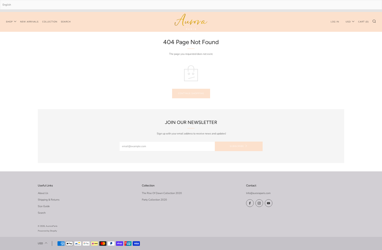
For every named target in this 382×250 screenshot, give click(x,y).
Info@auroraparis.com (258, 193)
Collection (49, 21)
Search (66, 21)
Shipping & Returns (48, 200)
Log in (335, 21)
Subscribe (237, 146)
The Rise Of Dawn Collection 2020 (162, 193)
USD (348, 21)
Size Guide (44, 206)
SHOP (9, 21)
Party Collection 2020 (154, 200)
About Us (43, 193)
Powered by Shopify (47, 230)
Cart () (363, 21)
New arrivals (29, 21)
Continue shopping (191, 93)
